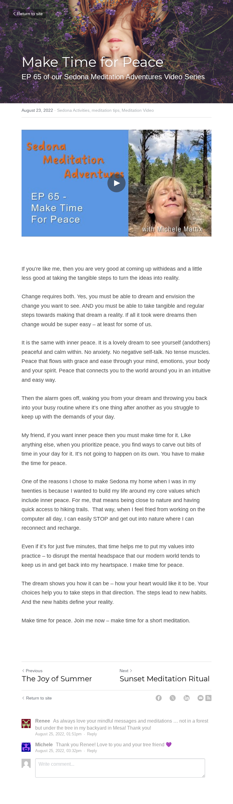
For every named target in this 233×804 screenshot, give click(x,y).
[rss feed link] (208, 698)
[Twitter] (173, 698)
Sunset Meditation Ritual (165, 678)
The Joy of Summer (57, 678)
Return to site (30, 13)
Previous (34, 670)
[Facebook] (159, 698)
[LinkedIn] (187, 698)
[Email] (201, 698)
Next (124, 670)
